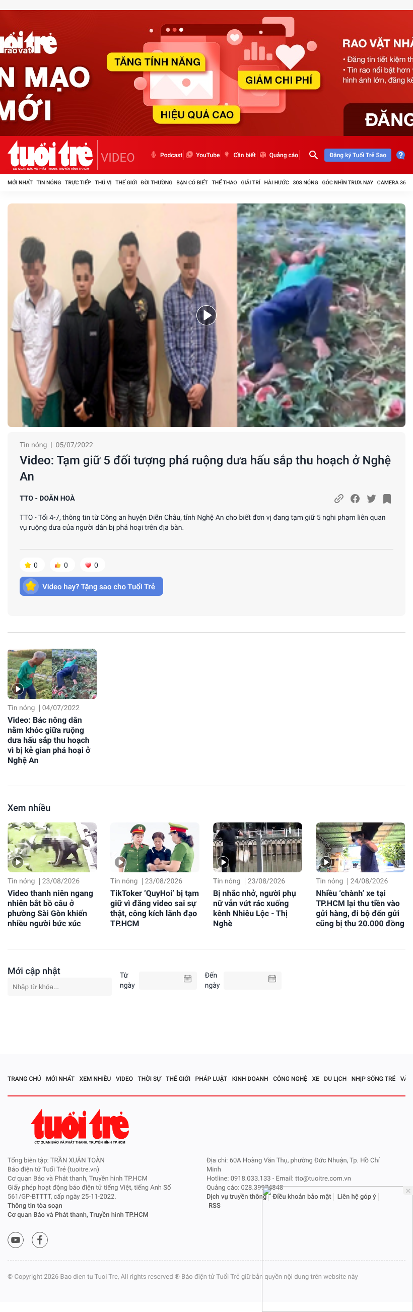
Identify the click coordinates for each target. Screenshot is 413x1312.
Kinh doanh (250, 1078)
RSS (215, 1206)
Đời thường (157, 182)
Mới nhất (20, 182)
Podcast (171, 155)
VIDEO (118, 158)
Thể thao (224, 182)
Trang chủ (24, 1078)
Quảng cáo (284, 155)
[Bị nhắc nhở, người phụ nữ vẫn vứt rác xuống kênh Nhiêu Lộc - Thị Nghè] (257, 847)
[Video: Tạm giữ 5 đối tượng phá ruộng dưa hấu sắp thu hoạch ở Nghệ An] (206, 315)
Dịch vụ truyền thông (236, 1197)
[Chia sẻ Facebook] (355, 499)
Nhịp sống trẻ (374, 1078)
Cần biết (244, 155)
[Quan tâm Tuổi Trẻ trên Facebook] (40, 1240)
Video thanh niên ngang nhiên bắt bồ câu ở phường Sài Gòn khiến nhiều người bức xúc (50, 908)
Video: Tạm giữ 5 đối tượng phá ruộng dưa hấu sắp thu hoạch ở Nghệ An (205, 468)
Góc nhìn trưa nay (347, 182)
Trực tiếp (78, 182)
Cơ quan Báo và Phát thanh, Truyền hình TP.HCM (78, 1215)
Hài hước (276, 182)
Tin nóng (49, 182)
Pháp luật (211, 1078)
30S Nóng (305, 182)
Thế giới (126, 182)
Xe (315, 1078)
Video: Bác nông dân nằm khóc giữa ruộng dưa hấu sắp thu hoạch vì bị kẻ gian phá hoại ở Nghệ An (49, 740)
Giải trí (250, 182)
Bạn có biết (192, 182)
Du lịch (335, 1078)
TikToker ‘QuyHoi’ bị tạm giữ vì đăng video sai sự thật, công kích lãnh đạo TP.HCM (154, 908)
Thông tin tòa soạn (35, 1206)
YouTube (208, 155)
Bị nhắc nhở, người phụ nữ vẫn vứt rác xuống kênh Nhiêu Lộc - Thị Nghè (254, 908)
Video (124, 1078)
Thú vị (103, 182)
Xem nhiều (29, 808)
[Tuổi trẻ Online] (81, 1126)
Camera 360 (393, 182)
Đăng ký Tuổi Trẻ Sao (357, 155)
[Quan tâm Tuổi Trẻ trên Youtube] (16, 1240)
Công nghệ (290, 1078)
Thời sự (149, 1078)
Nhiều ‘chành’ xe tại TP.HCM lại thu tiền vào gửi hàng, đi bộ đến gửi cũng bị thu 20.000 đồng (360, 908)
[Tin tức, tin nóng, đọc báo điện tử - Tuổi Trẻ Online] (53, 155)
